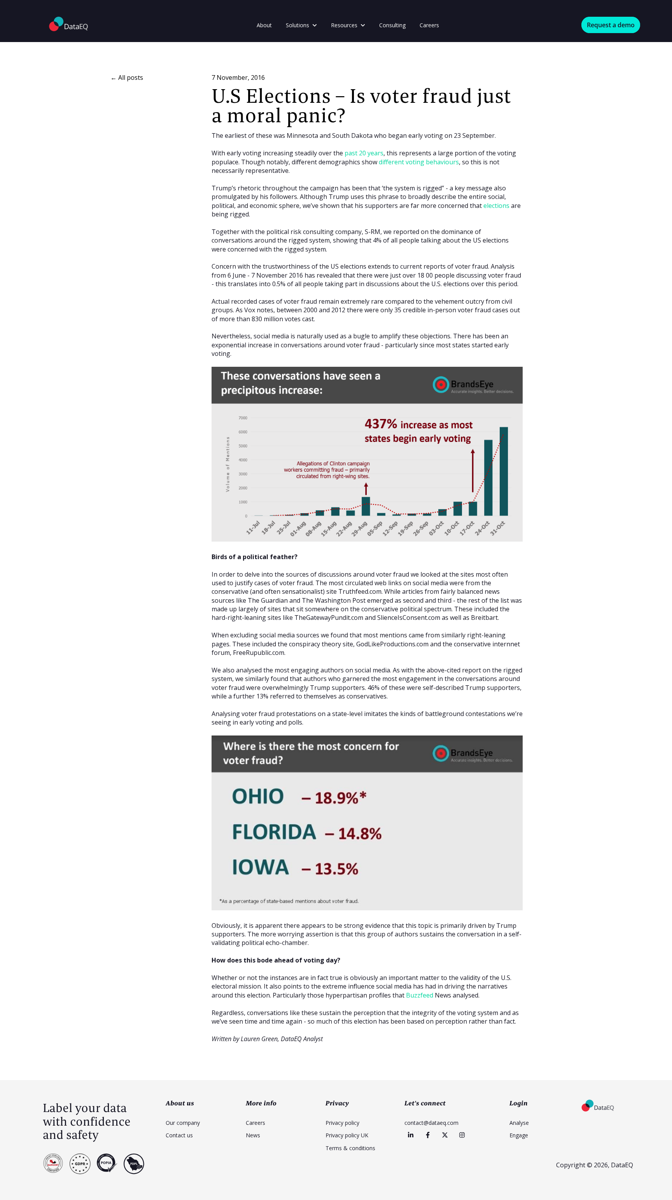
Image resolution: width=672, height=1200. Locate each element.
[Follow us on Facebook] (428, 1135)
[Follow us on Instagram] (462, 1135)
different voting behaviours (419, 162)
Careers (429, 25)
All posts (130, 77)
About (264, 25)
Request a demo (611, 25)
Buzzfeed (419, 995)
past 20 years (364, 153)
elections (496, 205)
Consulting (392, 25)
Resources (344, 25)
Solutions (297, 25)
